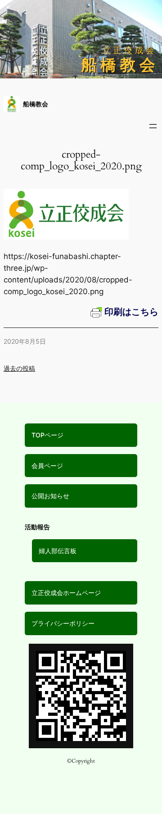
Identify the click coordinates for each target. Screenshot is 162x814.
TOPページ (47, 435)
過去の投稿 (19, 368)
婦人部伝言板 (57, 551)
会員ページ (47, 465)
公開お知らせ (50, 496)
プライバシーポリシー (63, 623)
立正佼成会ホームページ (66, 592)
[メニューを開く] (153, 126)
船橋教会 (35, 104)
